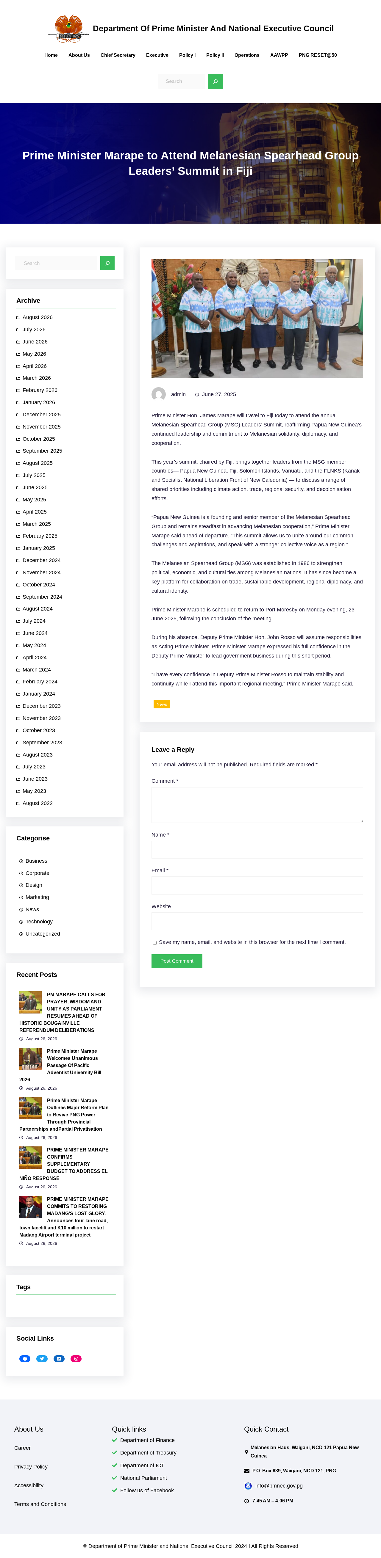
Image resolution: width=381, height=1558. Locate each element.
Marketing (37, 897)
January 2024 (39, 694)
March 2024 (37, 670)
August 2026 (38, 317)
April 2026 (35, 366)
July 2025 (34, 475)
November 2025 (42, 427)
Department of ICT (142, 1465)
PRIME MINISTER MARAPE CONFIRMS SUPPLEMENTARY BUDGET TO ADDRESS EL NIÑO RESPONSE (64, 1164)
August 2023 (38, 755)
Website (161, 906)
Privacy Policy (31, 1467)
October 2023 (39, 730)
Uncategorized (43, 934)
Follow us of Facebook (147, 1490)
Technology (39, 922)
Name (160, 835)
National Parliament (143, 1478)
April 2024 (35, 657)
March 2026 (37, 378)
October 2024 (39, 585)
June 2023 (35, 779)
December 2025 (42, 415)
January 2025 (39, 548)
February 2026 (40, 390)
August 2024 (38, 609)
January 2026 (39, 402)
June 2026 (35, 342)
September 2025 (42, 451)
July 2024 (34, 621)
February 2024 (40, 682)
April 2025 (35, 512)
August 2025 (38, 463)
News (32, 909)
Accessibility (28, 1485)
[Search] (215, 81)
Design (34, 885)
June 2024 (35, 633)
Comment (165, 781)
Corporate (37, 873)
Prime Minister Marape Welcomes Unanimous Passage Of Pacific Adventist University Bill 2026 (60, 1065)
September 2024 (42, 597)
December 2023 (42, 706)
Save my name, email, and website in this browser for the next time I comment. (252, 942)
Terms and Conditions (40, 1504)
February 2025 (40, 536)
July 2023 (34, 767)
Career (22, 1448)
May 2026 (34, 354)
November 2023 (42, 718)
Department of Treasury (148, 1453)
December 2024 (42, 560)
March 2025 (37, 524)
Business (36, 861)
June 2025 (35, 487)
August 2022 (38, 803)
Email (160, 870)
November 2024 (42, 572)
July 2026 (34, 329)
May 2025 (34, 500)
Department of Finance (147, 1440)
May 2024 (34, 645)
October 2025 (39, 439)
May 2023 (34, 791)
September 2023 (42, 743)
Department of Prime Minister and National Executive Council (213, 28)
